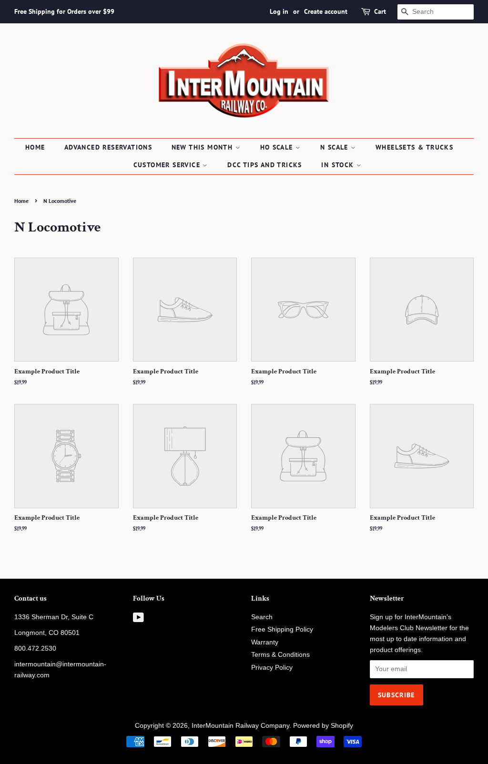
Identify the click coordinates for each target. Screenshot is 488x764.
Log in (279, 11)
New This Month (203, 147)
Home (35, 147)
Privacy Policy (272, 667)
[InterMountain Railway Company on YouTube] (138, 619)
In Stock (338, 165)
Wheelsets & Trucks (414, 147)
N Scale (335, 147)
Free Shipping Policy (282, 629)
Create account (325, 11)
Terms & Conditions (280, 654)
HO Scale (278, 147)
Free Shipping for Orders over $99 (64, 11)
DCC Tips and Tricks (264, 165)
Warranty (264, 642)
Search (262, 617)
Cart (380, 11)
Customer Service (168, 165)
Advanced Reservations (108, 147)
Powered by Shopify (323, 725)
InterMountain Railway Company (240, 725)
